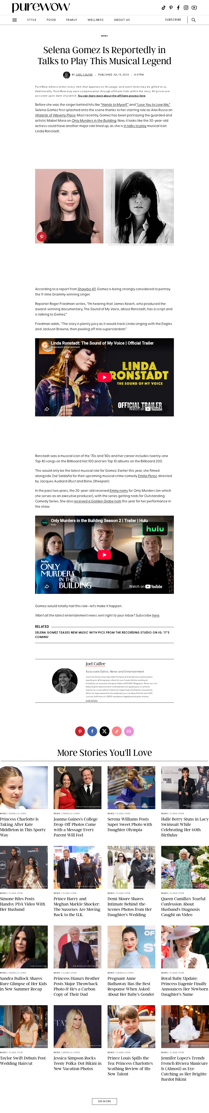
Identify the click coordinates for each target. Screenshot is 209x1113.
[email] (8, 97)
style (32, 20)
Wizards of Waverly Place (55, 115)
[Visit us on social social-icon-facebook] (178, 8)
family (71, 20)
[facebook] (8, 64)
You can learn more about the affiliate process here (112, 96)
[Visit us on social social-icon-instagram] (186, 7)
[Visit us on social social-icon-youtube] (194, 7)
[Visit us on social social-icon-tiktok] (163, 8)
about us (122, 20)
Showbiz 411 (87, 289)
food (51, 20)
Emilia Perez (147, 476)
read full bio (92, 700)
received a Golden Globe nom (97, 501)
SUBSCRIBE (173, 19)
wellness (96, 20)
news (104, 36)
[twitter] (8, 75)
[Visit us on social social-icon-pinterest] (171, 8)
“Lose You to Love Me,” (153, 105)
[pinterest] (8, 53)
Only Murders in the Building (94, 121)
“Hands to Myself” (115, 105)
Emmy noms (119, 491)
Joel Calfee (84, 75)
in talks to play (135, 126)
